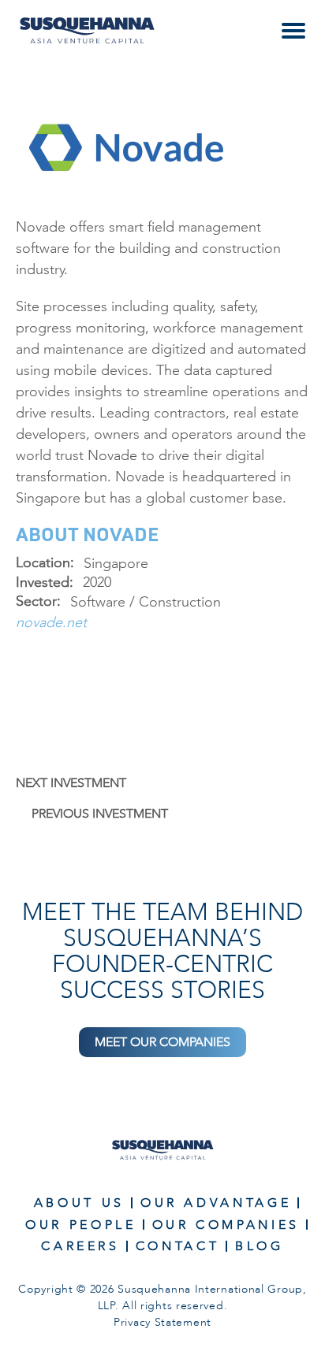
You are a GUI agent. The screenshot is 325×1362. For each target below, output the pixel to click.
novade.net (51, 622)
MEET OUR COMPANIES (162, 1041)
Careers (80, 1245)
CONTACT (177, 1245)
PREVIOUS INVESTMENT (100, 813)
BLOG (259, 1245)
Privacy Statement (162, 1322)
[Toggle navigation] (293, 30)
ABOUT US (79, 1202)
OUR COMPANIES (226, 1224)
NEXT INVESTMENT (71, 782)
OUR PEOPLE (80, 1224)
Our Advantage (215, 1202)
